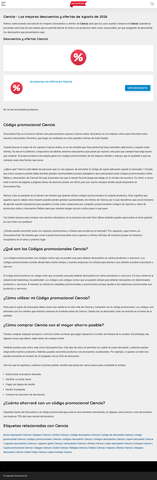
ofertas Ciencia (95, 443)
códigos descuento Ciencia (77, 439)
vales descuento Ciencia (118, 443)
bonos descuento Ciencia (17, 434)
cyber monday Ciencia (59, 452)
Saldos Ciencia (97, 447)
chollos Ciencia (60, 434)
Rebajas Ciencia (78, 447)
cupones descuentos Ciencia (20, 443)
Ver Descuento (138, 88)
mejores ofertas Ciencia (119, 447)
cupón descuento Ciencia (139, 439)
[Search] (152, 4)
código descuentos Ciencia (85, 434)
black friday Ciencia (35, 452)
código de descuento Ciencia (117, 434)
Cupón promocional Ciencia (17, 447)
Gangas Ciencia (42, 447)
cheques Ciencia (41, 434)
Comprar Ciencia (142, 443)
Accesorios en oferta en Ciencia (51, 81)
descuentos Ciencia (74, 443)
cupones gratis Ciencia (50, 443)
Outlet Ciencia (60, 447)
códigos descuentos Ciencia (109, 439)
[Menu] (3, 4)
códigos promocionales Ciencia (44, 439)
